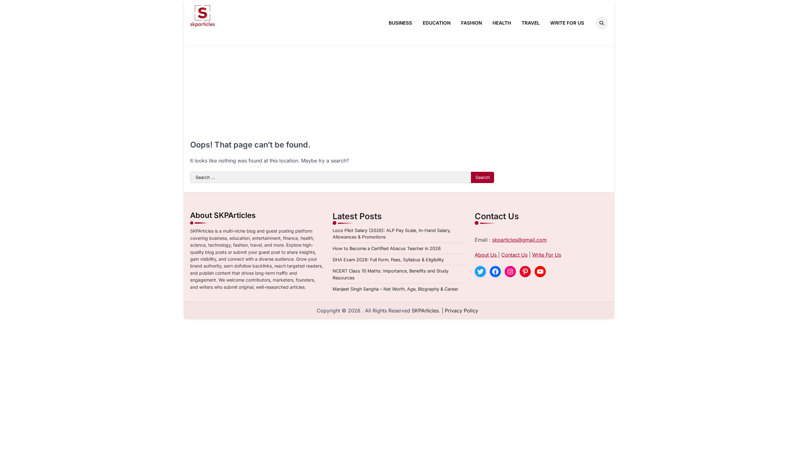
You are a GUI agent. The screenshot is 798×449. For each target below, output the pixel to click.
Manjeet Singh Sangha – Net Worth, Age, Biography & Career (395, 289)
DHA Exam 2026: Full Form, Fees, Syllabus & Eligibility (388, 259)
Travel (531, 23)
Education (436, 23)
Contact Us (514, 255)
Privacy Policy (461, 310)
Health (502, 23)
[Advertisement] (399, 93)
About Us (486, 255)
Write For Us (546, 255)
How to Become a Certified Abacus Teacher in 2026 (387, 248)
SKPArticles (425, 310)
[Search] (601, 23)
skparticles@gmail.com (519, 240)
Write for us (567, 23)
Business (400, 23)
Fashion (471, 23)
